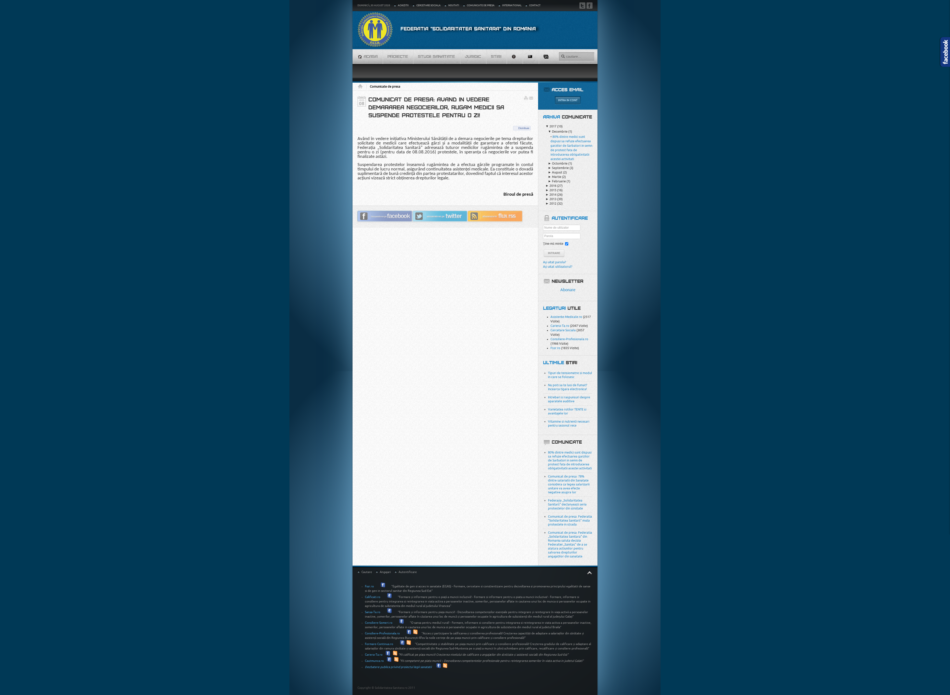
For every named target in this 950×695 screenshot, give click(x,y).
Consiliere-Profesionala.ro (569, 339)
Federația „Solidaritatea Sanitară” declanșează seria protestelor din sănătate (567, 504)
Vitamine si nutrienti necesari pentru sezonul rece (568, 423)
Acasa (361, 86)
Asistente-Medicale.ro (566, 316)
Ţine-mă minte (553, 243)
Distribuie (523, 128)
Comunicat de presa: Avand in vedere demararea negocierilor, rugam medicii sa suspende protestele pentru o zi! (436, 107)
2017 (551, 126)
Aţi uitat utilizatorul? (557, 266)
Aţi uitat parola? (554, 262)
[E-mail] (531, 99)
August (555, 172)
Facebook (590, 5)
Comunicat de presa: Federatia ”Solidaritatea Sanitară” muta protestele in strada (570, 520)
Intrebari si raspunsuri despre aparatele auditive (569, 399)
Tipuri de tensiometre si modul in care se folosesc (570, 375)
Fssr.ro (555, 348)
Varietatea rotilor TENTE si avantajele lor (567, 411)
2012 (551, 203)
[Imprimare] (526, 99)
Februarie (557, 181)
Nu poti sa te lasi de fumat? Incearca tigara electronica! (567, 387)
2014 (551, 194)
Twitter (582, 5)
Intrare (554, 253)
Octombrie (558, 163)
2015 (551, 190)
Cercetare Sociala (563, 330)
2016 (551, 185)
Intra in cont (567, 100)
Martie (554, 176)
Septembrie (558, 167)
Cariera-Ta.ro (559, 325)
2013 (551, 199)
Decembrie (558, 131)
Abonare (567, 290)
